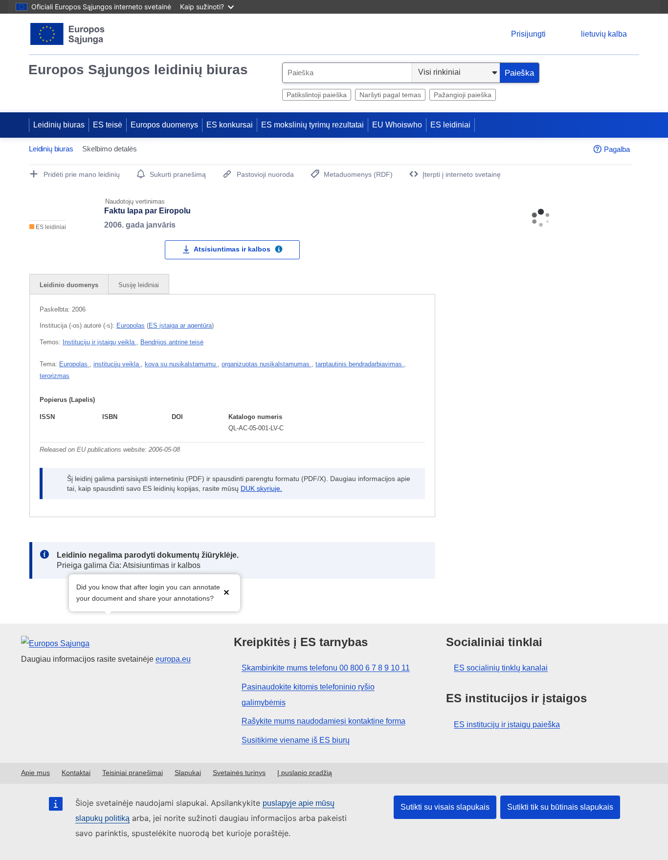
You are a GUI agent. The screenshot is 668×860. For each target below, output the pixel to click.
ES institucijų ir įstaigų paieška (507, 724)
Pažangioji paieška (462, 95)
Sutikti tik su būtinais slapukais (560, 807)
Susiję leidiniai (138, 285)
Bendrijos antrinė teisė (171, 342)
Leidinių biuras (59, 125)
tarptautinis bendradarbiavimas (359, 364)
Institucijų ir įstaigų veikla (99, 342)
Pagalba (617, 149)
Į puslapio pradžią (304, 772)
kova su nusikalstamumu (181, 364)
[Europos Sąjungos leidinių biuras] (68, 34)
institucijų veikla (117, 364)
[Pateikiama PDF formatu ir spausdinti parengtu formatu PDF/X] (279, 250)
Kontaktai (76, 772)
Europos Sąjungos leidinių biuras (138, 69)
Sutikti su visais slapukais (445, 807)
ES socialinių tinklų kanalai (501, 668)
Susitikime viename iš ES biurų (296, 740)
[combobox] (347, 73)
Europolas (130, 325)
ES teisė (107, 125)
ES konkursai (229, 125)
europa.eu (173, 659)
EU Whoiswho (397, 125)
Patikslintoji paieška (317, 95)
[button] (226, 592)
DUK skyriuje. (261, 488)
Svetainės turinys (239, 772)
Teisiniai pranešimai (132, 772)
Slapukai (188, 772)
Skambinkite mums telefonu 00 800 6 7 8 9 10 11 (326, 668)
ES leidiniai (450, 125)
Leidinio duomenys (69, 285)
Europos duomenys (164, 125)
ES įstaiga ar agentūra (180, 325)
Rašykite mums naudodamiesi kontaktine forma (323, 721)
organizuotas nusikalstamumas (267, 364)
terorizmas (54, 375)
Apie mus (35, 772)
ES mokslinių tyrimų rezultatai (312, 125)
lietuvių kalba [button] (604, 34)
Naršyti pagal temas (390, 95)
